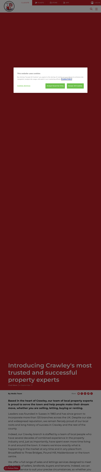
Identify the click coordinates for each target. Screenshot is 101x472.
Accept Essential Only (55, 86)
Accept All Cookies (75, 86)
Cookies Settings (23, 86)
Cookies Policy (66, 79)
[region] (50, 80)
